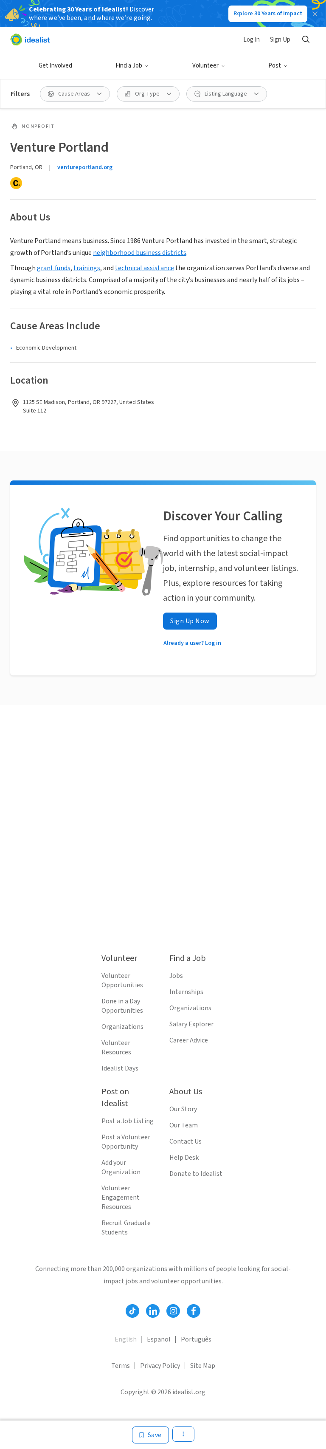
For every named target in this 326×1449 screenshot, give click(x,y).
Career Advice (188, 1040)
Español (159, 1339)
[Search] (305, 39)
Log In (251, 39)
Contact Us (185, 1141)
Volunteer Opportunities (122, 980)
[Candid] (16, 183)
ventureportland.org (84, 167)
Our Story (183, 1109)
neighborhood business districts (139, 252)
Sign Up (280, 39)
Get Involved (55, 65)
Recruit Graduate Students (126, 1227)
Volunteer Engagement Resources (120, 1197)
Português (196, 1339)
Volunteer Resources (116, 1047)
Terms (120, 1365)
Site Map (202, 1365)
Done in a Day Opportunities (122, 1006)
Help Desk (184, 1157)
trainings (86, 268)
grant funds (53, 268)
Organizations (122, 1026)
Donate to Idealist (195, 1173)
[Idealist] (30, 39)
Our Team (183, 1125)
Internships (186, 992)
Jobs (176, 975)
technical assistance (144, 268)
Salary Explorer (191, 1024)
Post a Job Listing (127, 1121)
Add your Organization (121, 1167)
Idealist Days (119, 1068)
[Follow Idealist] (132, 1311)
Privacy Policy (160, 1365)
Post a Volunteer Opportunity (125, 1142)
